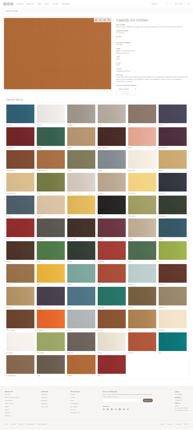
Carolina (13, 424)
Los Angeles (73, 406)
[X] (116, 409)
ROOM (21, 424)
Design (7, 406)
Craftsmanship (9, 403)
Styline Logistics (42, 424)
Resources (30, 4)
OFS (6, 424)
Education (44, 400)
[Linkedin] (112, 409)
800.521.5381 (178, 394)
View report (126, 93)
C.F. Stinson (120, 33)
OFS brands (66, 4)
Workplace (44, 394)
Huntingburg (74, 403)
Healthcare (44, 397)
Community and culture (12, 397)
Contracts (178, 424)
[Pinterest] (120, 409)
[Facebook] (108, 409)
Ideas (39, 4)
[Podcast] (128, 409)
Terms (162, 424)
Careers (7, 409)
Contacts (7, 412)
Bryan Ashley (30, 424)
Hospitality (44, 403)
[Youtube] (124, 409)
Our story (7, 394)
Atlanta (72, 394)
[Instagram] (104, 409)
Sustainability (9, 400)
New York (73, 409)
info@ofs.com (179, 400)
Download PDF (123, 53)
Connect (55, 4)
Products (19, 4)
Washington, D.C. (75, 412)
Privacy (169, 424)
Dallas (72, 400)
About (47, 4)
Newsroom (8, 415)
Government (45, 406)
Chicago (72, 397)
